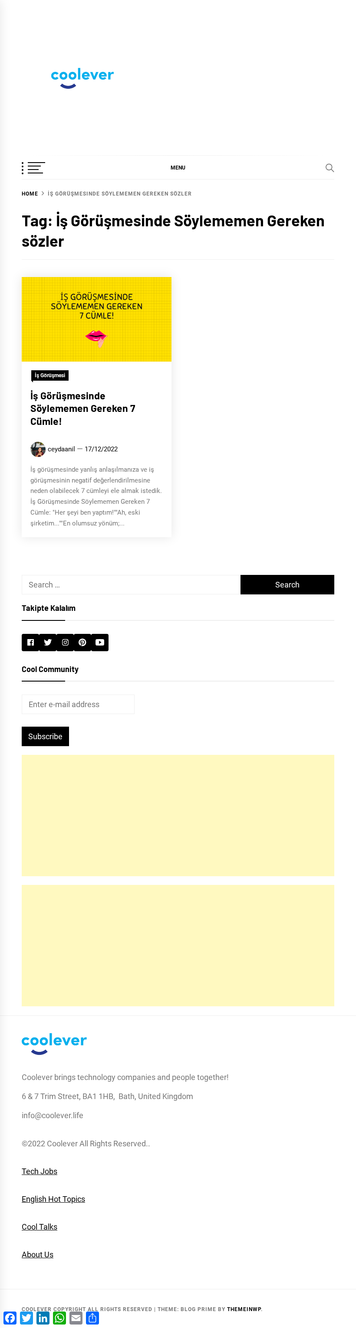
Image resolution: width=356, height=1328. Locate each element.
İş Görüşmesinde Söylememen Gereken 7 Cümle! (82, 408)
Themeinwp (244, 1309)
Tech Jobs (39, 1171)
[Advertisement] (178, 815)
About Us (37, 1254)
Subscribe (45, 736)
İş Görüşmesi (50, 375)
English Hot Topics (53, 1199)
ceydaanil (61, 449)
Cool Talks (39, 1226)
